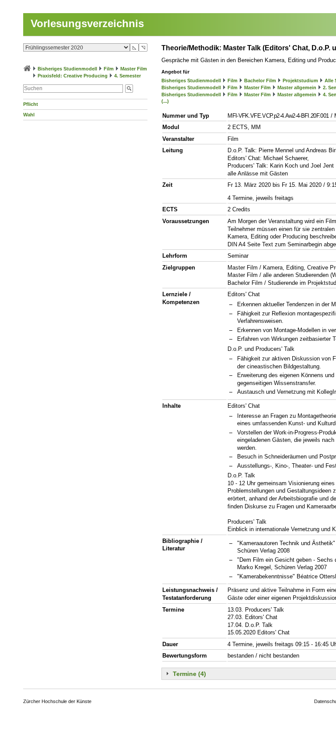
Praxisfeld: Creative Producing (73, 75)
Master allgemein (296, 87)
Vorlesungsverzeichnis (87, 23)
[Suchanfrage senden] (129, 88)
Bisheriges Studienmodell (67, 68)
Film (109, 68)
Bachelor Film (260, 80)
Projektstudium (300, 80)
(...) (165, 101)
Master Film (133, 68)
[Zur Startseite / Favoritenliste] (27, 68)
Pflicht (30, 104)
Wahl (29, 114)
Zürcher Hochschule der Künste (57, 701)
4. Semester (127, 75)
